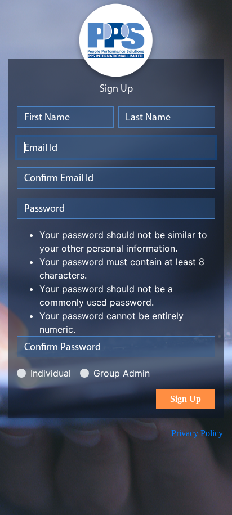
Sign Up (185, 399)
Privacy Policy (197, 433)
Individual (50, 373)
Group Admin (121, 373)
